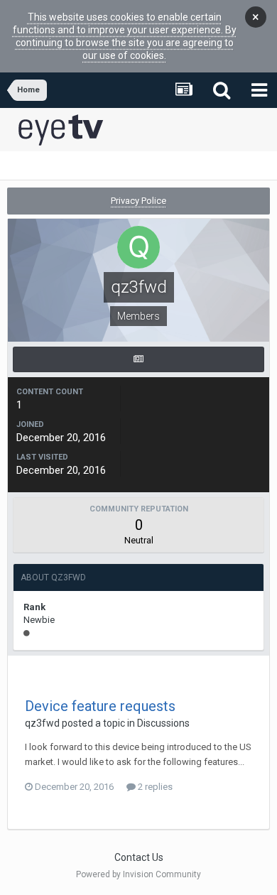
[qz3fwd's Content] (138, 359)
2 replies (154, 786)
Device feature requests (100, 706)
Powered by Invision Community (138, 874)
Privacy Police (138, 200)
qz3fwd (42, 723)
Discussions (163, 723)
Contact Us (138, 857)
